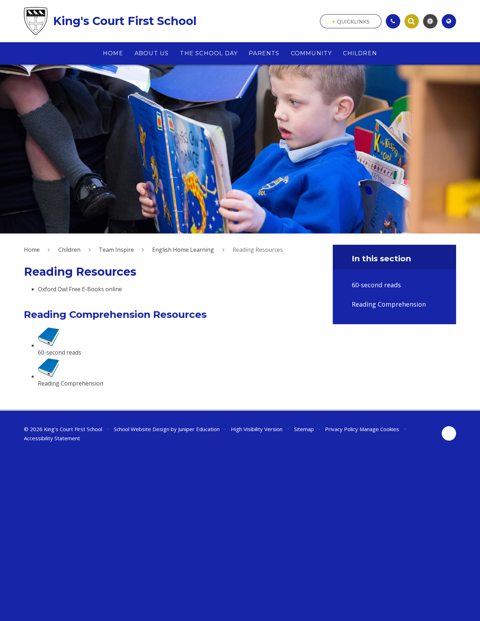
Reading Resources (258, 250)
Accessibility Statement (52, 438)
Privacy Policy (341, 429)
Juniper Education (199, 429)
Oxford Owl (52, 289)
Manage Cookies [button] (379, 429)
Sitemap (304, 429)
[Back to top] (449, 433)
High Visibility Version (257, 429)
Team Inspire (116, 250)
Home (32, 250)
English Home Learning (183, 250)
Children (69, 250)
